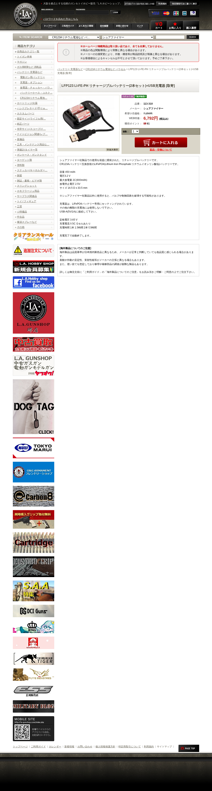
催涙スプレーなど (27, 222)
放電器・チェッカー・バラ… (36, 87)
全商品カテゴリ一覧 (28, 51)
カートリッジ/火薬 (27, 103)
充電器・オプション (31, 82)
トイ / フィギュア (26, 201)
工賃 (19, 206)
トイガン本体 (24, 56)
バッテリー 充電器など (29, 72)
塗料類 (20, 165)
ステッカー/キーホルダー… (32, 170)
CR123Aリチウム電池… (33, 98)
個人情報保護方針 (105, 746)
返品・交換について (161, 149)
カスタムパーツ (25, 113)
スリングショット (27, 185)
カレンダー (55, 746)
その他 (20, 227)
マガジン (22, 61)
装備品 (20, 139)
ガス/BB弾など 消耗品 (29, 67)
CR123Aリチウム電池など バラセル (106, 69)
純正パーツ (23, 123)
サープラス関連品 (27, 196)
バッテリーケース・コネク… (36, 92)
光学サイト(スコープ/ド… (31, 129)
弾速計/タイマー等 (27, 149)
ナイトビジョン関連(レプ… (32, 134)
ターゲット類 (24, 160)
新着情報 (69, 746)
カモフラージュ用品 (28, 191)
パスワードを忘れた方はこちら (60, 19)
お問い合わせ (84, 746)
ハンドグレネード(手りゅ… (32, 108)
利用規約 (149, 746)
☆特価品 (22, 211)
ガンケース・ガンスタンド (32, 154)
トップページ (20, 746)
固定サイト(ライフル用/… (31, 118)
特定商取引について (129, 746)
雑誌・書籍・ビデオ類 (29, 180)
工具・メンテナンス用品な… (33, 144)
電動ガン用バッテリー (32, 77)
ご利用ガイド (38, 746)
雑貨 (19, 175)
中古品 (20, 216)
